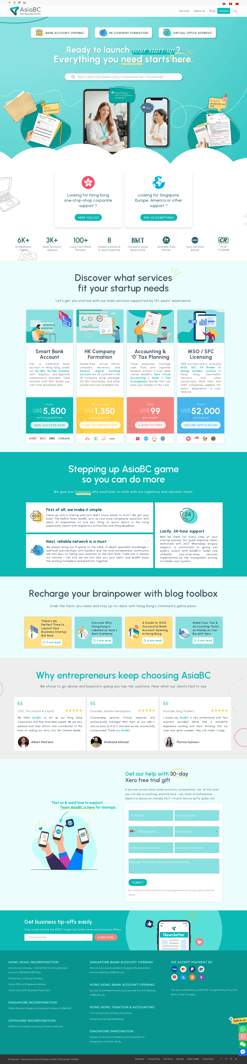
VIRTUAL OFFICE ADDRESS (192, 33)
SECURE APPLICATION (200, 425)
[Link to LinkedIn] (24, 2)
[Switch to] (223, 4)
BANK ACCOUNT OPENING (65, 33)
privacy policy (196, 890)
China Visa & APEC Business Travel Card (29, 990)
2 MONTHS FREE (150, 425)
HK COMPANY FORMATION (128, 33)
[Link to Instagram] (14, 2)
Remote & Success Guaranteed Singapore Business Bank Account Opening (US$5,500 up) (120, 970)
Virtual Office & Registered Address (26, 984)
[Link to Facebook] (9, 2)
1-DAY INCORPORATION (100, 425)
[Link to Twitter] (19, 2)
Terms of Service (180, 994)
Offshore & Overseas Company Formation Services (35, 1026)
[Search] (235, 11)
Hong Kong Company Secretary (25, 978)
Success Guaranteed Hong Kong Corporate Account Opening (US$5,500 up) (122, 992)
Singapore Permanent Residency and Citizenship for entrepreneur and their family (117, 1039)
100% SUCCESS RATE (49, 425)
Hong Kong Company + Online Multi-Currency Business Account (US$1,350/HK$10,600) (37, 970)
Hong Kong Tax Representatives (107, 1019)
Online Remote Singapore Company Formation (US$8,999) (39, 1008)
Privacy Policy (225, 990)
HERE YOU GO (88, 217)
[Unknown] (132, 831)
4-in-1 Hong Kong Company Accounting (111, 1013)
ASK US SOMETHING (159, 217)
